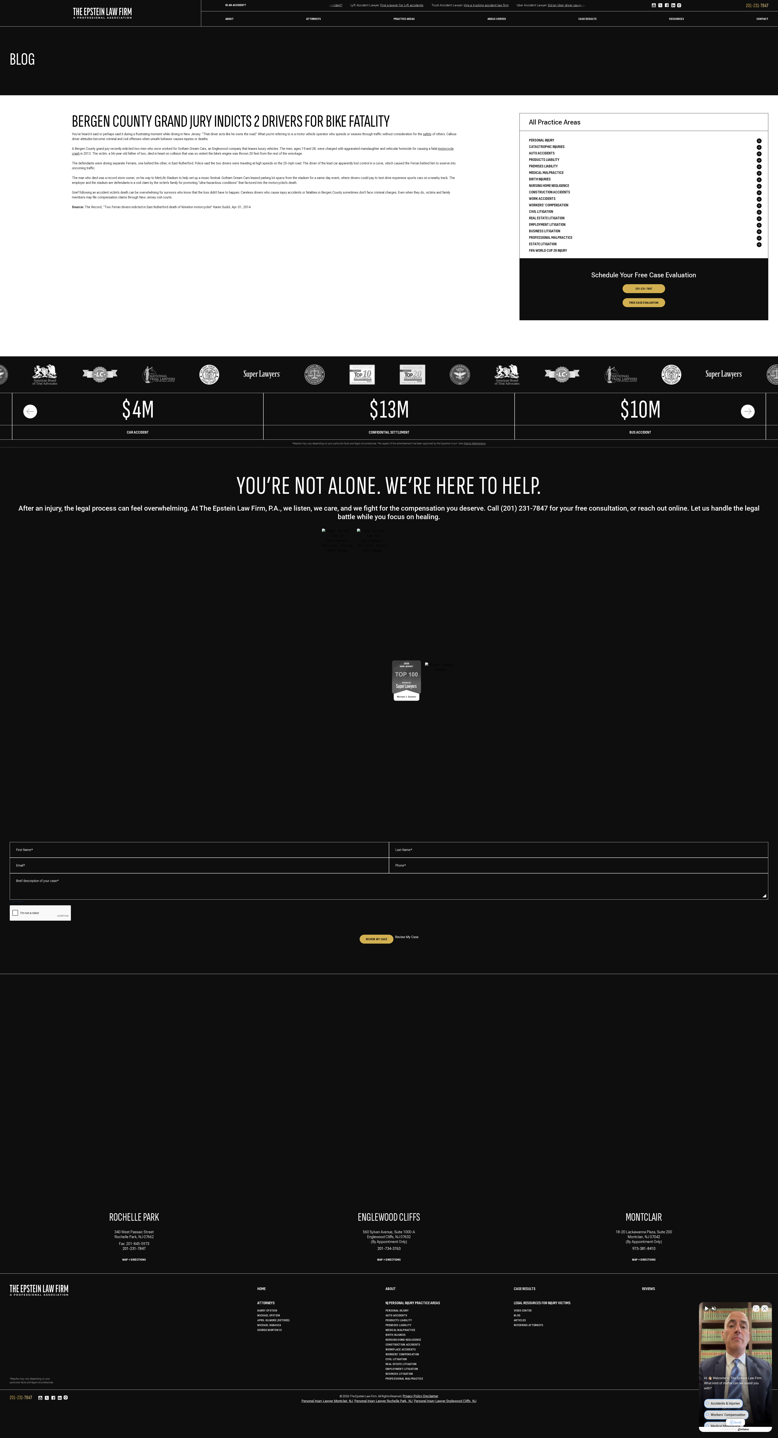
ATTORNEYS (266, 1303)
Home (261, 1288)
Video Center (523, 1310)
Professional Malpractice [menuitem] (550, 237)
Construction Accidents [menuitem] (549, 192)
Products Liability (399, 1320)
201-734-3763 (389, 1248)
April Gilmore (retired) (273, 1320)
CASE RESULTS (524, 1288)
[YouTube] (653, 6)
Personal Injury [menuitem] (541, 140)
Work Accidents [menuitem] (542, 198)
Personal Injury (397, 1310)
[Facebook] (666, 6)
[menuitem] (229, 18)
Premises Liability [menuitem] (543, 166)
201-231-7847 (643, 288)
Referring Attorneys (528, 1325)
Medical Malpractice (400, 1330)
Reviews (648, 1288)
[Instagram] (679, 6)
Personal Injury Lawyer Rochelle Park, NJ (383, 1401)
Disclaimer (430, 1396)
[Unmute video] (706, 1308)
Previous (30, 411)
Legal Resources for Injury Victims (542, 1303)
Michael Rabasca (269, 1325)
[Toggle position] (756, 1308)
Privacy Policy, (413, 1396)
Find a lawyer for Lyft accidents (376, 5)
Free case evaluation (644, 302)
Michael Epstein (268, 1315)
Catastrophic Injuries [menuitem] (547, 146)
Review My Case (376, 939)
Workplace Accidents (401, 1349)
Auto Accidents (396, 1315)
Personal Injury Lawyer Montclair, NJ (327, 1401)
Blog (517, 1315)
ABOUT (391, 1288)
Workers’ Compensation (402, 1354)
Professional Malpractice (404, 1378)
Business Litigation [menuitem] (544, 231)
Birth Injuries (396, 1334)
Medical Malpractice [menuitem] (546, 172)
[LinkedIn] (673, 6)
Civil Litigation (396, 1359)
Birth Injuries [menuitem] (540, 179)
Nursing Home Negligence (403, 1339)
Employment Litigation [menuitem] (547, 224)
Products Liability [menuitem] (544, 159)
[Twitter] (660, 6)
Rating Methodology (475, 443)
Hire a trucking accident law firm (460, 5)
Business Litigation (399, 1373)
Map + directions (389, 1259)
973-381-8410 (643, 1248)
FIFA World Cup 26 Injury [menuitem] (548, 250)
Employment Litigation (402, 1368)
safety (427, 134)
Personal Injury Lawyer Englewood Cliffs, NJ (445, 1401)
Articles (520, 1320)
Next (748, 411)
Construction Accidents (403, 1344)
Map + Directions (134, 1259)
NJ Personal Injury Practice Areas (413, 1303)
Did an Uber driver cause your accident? (549, 5)
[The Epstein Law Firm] (102, 13)
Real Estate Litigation (401, 1364)
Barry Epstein (267, 1310)
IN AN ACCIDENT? (235, 5)
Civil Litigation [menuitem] (541, 211)
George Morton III (269, 1330)
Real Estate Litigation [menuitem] (546, 218)
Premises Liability (398, 1325)
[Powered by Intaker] (743, 1429)
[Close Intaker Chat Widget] (764, 1308)
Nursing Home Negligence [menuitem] (549, 185)
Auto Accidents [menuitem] (542, 153)
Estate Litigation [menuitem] (543, 244)
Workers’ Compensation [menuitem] (548, 205)
